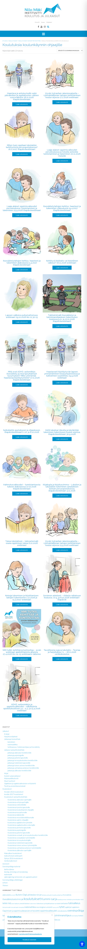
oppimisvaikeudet (48, 910)
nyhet (62, 906)
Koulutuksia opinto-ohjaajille (18, 820)
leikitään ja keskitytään (73, 899)
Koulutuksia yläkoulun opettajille (19, 850)
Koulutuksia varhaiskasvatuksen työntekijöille (24, 848)
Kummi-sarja (49, 899)
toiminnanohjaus (62, 915)
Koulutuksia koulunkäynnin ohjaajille (21, 810)
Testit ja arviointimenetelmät (14, 786)
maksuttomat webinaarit (13, 856)
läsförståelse (9, 869)
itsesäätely (67, 895)
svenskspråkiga (76, 910)
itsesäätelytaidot (10, 899)
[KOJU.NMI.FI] (43, 10)
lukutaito (21, 907)
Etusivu (5, 41)
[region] (29, 928)
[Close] (52, 915)
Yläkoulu (57, 920)
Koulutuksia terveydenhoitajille (19, 840)
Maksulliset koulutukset (13, 853)
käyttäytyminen (62, 899)
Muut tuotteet (9, 781)
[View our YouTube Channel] (41, 26)
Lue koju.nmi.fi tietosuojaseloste (30, 934)
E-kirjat (6, 734)
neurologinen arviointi (44, 907)
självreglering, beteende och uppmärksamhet (20, 877)
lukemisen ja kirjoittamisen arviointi (49, 903)
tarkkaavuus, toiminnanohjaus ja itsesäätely (24, 747)
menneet (5, 864)
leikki (82, 899)
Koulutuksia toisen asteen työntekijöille (22, 845)
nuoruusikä (56, 907)
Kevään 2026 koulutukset (13, 792)
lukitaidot (64, 903)
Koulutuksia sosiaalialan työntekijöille (21, 838)
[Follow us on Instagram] (45, 26)
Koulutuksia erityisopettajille (18, 802)
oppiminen (75, 907)
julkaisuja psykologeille (16, 755)
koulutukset (32, 899)
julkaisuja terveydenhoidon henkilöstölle (22, 760)
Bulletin (19, 895)
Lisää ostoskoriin (22, 104)
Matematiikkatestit (11, 778)
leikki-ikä (6, 903)
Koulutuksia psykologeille (17, 830)
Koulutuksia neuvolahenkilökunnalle (21, 817)
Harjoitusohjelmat (10, 736)
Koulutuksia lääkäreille (16, 815)
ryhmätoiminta (62, 911)
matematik (8, 874)
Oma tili (37, 22)
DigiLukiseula (29, 894)
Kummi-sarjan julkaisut (12, 776)
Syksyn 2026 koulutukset (13, 858)
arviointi (13, 895)
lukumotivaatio (14, 907)
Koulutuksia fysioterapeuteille (19, 807)
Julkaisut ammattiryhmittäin (14, 750)
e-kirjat (38, 895)
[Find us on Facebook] (38, 26)
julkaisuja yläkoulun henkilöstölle (19, 770)
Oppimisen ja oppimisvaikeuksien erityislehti (20, 783)
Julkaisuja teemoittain (12, 739)
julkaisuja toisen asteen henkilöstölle (21, 765)
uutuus (5, 883)
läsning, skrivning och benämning (16, 872)
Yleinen (5, 885)
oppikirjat (68, 907)
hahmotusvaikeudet (47, 895)
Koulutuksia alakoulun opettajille (19, 800)
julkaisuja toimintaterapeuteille (19, 763)
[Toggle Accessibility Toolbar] (82, 944)
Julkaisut (5, 731)
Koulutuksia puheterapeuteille (19, 833)
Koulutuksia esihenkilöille (17, 805)
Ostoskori (49, 22)
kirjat (20, 899)
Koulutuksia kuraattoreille (17, 812)
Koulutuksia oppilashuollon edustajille (21, 825)
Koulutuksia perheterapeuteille (19, 828)
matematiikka (12, 744)
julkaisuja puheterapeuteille (18, 758)
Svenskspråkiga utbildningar (12, 880)
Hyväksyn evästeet (29, 940)
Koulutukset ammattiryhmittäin (29, 41)
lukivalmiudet (6, 907)
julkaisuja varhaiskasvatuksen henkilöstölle (23, 768)
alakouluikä (6, 895)
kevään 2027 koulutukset (13, 794)
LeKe (12, 903)
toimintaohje (75, 915)
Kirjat (6, 773)
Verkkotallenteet (10, 861)
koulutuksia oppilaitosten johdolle (20, 823)
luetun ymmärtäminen (22, 903)
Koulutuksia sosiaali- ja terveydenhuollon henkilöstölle (28, 835)
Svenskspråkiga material (11, 866)
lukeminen (11, 742)
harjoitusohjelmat (57, 895)
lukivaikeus (74, 903)
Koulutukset (13, 41)
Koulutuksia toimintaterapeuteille (20, 843)
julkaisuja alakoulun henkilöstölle (19, 753)
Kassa (43, 22)
